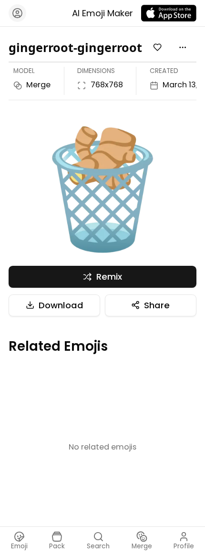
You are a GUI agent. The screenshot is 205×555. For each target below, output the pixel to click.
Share (157, 305)
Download (61, 305)
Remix (109, 277)
